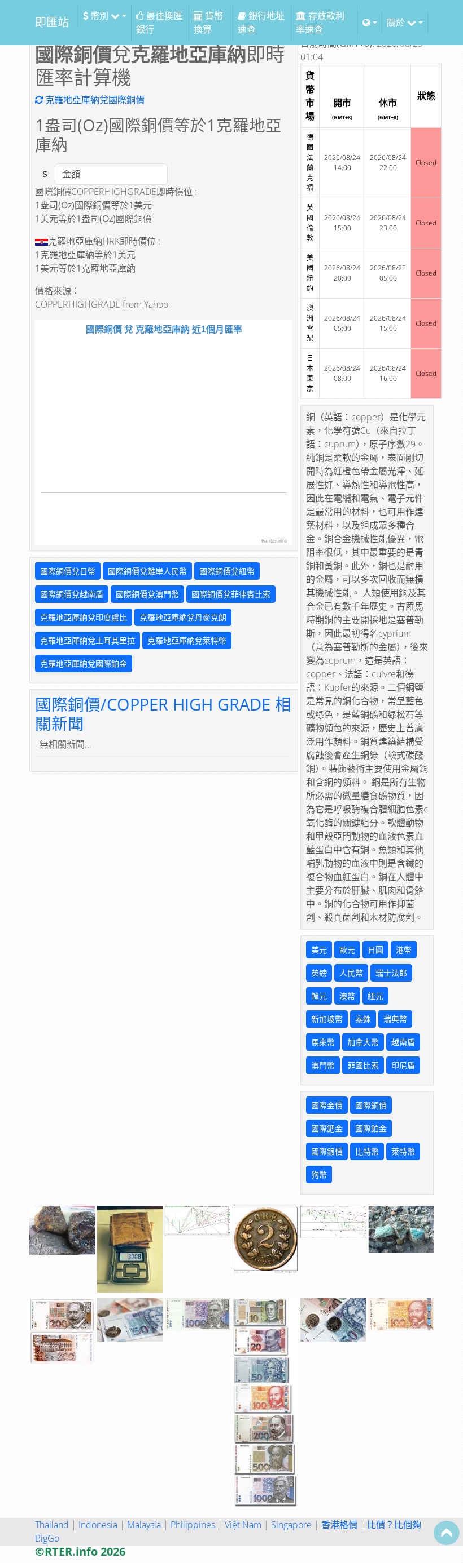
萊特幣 (403, 1151)
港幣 (404, 949)
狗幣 (319, 1174)
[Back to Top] (446, 1532)
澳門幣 (323, 1065)
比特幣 (367, 1151)
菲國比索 (363, 1065)
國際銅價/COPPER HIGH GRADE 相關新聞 (163, 713)
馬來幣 (323, 1042)
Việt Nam (243, 1524)
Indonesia (97, 1524)
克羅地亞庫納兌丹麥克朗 (182, 617)
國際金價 (327, 1105)
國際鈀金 (327, 1128)
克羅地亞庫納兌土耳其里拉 (87, 640)
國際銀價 (327, 1151)
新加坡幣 (327, 1019)
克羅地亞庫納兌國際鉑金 (83, 663)
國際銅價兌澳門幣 (147, 594)
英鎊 (319, 972)
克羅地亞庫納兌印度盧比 (83, 617)
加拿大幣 (363, 1042)
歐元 (347, 949)
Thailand (52, 1524)
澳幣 (347, 996)
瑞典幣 (395, 1019)
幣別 (99, 16)
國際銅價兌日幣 (67, 571)
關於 (397, 22)
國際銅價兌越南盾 (71, 594)
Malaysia (144, 1524)
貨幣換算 (208, 22)
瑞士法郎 (391, 972)
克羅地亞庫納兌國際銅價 (94, 100)
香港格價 (339, 1524)
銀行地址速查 (261, 22)
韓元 (319, 996)
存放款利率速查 (320, 22)
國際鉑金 (371, 1128)
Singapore (291, 1524)
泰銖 (363, 1019)
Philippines (193, 1524)
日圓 (375, 949)
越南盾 (403, 1042)
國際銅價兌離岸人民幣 (147, 571)
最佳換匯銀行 (159, 22)
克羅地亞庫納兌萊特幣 (186, 640)
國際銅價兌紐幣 (227, 571)
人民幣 (351, 972)
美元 (319, 949)
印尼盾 (403, 1065)
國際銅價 (371, 1105)
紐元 (375, 996)
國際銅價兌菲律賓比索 (230, 594)
